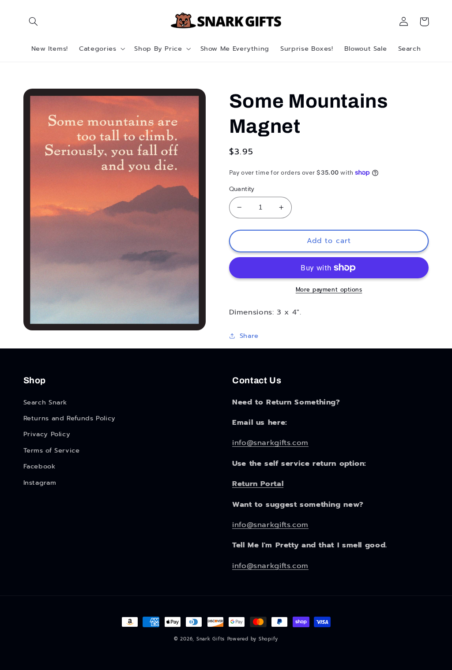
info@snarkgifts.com (270, 442)
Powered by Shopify (252, 639)
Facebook (39, 466)
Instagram (39, 482)
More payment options (329, 290)
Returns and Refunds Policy (69, 418)
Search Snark (45, 402)
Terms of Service (51, 450)
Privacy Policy (47, 434)
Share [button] (249, 336)
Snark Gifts (210, 639)
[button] (33, 21)
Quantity (242, 189)
